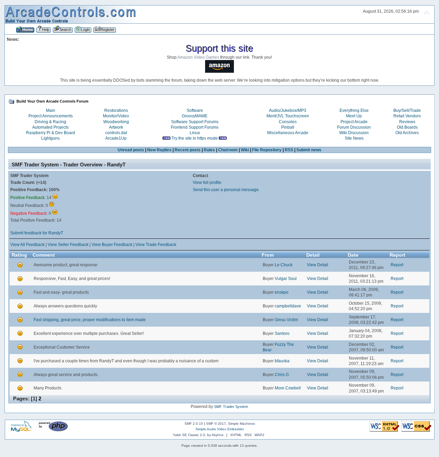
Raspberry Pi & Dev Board (50, 132)
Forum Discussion (354, 127)
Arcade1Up (116, 138)
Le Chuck (284, 264)
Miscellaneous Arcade (287, 132)
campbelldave (288, 306)
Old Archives (407, 132)
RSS (289, 150)
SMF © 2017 (216, 423)
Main (50, 110)
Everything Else (354, 110)
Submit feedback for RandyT (36, 233)
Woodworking (116, 121)
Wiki (245, 150)
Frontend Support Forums (194, 127)
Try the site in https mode (194, 138)
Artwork (116, 127)
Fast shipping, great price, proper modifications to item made (90, 319)
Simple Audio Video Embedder (219, 429)
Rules (209, 150)
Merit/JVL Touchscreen (287, 116)
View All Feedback (27, 244)
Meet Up (354, 116)
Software (195, 110)
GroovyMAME (194, 116)
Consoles (288, 121)
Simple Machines (241, 423)
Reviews (407, 121)
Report (397, 264)
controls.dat (116, 132)
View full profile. (207, 182)
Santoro (282, 333)
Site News (354, 138)
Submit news (308, 150)
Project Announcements (50, 116)
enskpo (281, 292)
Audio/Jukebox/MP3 (287, 110)
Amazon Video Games (198, 57)
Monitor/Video (116, 116)
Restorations (116, 110)
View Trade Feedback (155, 244)
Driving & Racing (50, 121)
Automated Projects (50, 127)
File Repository (267, 150)
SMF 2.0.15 (194, 423)
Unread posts (131, 150)
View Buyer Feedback (112, 244)
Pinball (287, 127)
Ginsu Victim (286, 319)
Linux (195, 132)
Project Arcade (354, 121)
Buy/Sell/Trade (407, 110)
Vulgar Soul (286, 278)
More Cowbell (288, 388)
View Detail (317, 264)
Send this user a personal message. (226, 189)
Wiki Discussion (354, 132)
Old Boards (407, 127)
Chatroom (228, 150)
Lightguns (50, 138)
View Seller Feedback (68, 244)
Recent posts (188, 150)
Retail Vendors (407, 116)
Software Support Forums (194, 121)
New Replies (159, 150)
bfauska (282, 361)
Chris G (282, 374)
